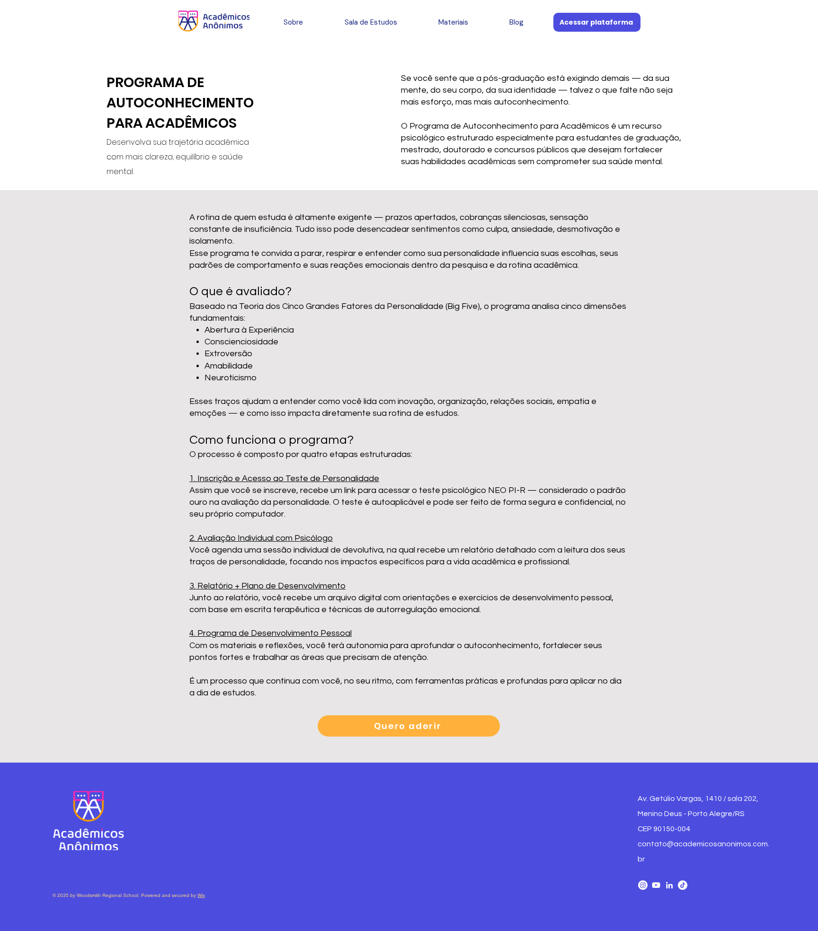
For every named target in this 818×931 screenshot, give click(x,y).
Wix (201, 895)
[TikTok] (682, 885)
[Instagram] (643, 885)
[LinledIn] (669, 885)
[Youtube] (656, 885)
